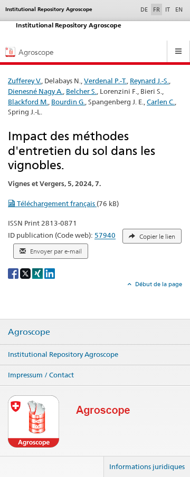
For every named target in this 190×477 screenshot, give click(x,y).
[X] (26, 273)
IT (167, 9)
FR (156, 9)
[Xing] (38, 273)
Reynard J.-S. (149, 80)
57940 (105, 235)
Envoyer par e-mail (55, 251)
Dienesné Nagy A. (35, 91)
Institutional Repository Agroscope (63, 354)
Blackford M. (28, 102)
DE (145, 9)
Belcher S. (81, 91)
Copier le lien (156, 236)
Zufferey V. (24, 80)
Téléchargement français (56, 203)
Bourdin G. (68, 102)
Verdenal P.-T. (105, 80)
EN (179, 9)
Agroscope (29, 332)
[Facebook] (14, 273)
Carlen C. (161, 102)
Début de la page (158, 284)
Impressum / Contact (41, 375)
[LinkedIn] (49, 273)
